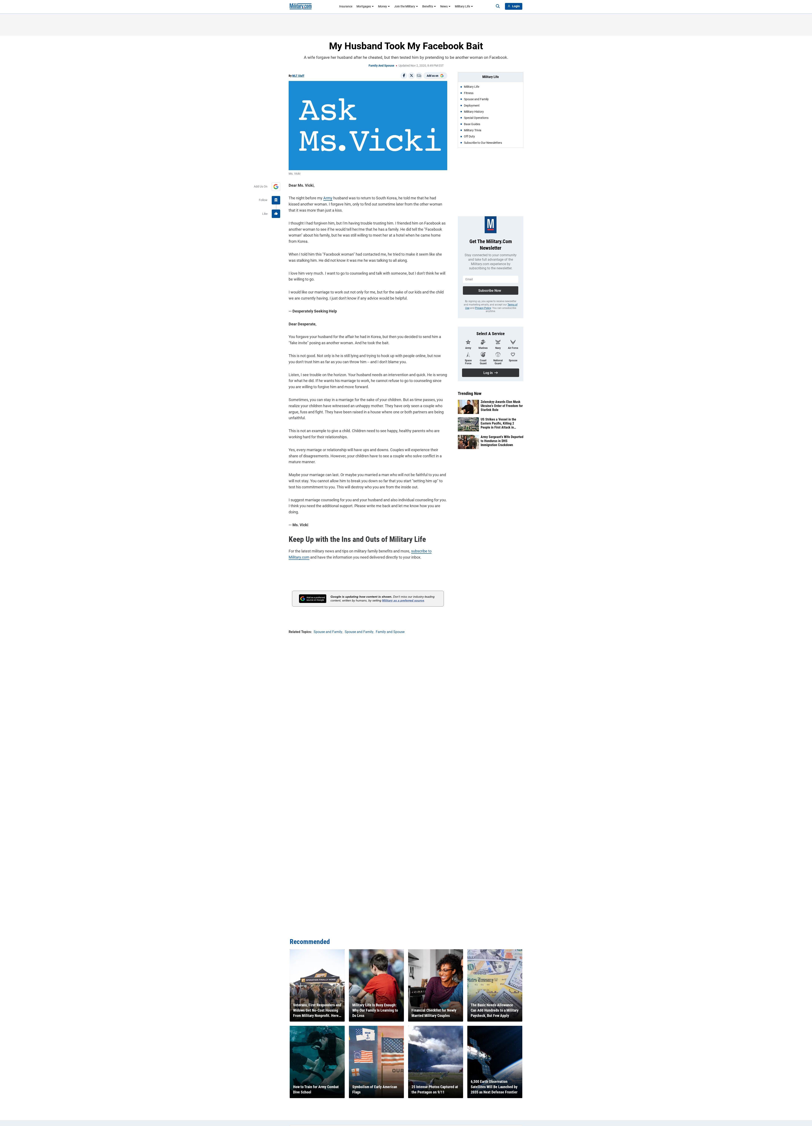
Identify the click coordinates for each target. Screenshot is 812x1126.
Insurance (345, 6)
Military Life (462, 6)
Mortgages (364, 6)
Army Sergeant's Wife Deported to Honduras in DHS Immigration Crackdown (502, 441)
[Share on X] (411, 75)
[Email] (419, 75)
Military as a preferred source (403, 600)
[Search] (498, 6)
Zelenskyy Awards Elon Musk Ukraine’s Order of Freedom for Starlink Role (502, 406)
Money (382, 6)
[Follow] (276, 200)
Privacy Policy (483, 308)
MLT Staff (298, 75)
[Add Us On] (276, 186)
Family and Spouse (381, 65)
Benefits (427, 6)
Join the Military (404, 6)
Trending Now (469, 393)
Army (327, 198)
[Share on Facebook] (404, 75)
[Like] (276, 214)
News (444, 6)
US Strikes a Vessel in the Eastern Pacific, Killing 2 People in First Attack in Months (498, 423)
